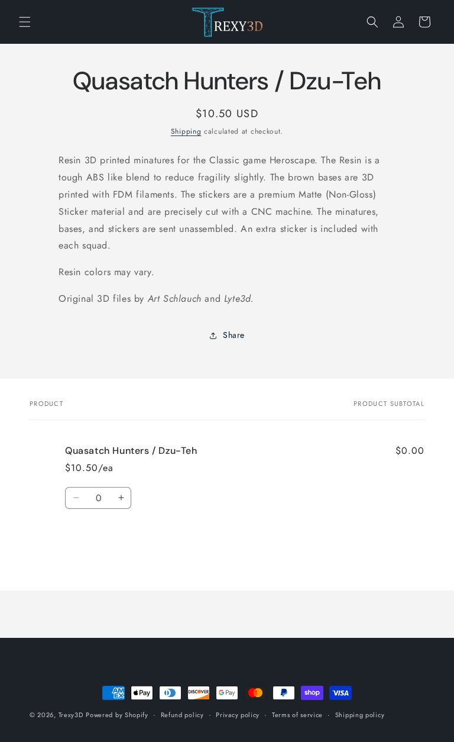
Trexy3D (71, 715)
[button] (25, 22)
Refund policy (182, 715)
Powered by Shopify (117, 715)
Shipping (186, 131)
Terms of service (297, 715)
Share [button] (234, 335)
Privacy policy (238, 715)
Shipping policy (360, 715)
